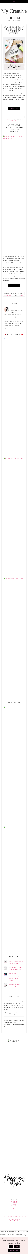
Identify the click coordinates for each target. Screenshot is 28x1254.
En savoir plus (14, 1250)
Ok (11, 1246)
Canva (14, 1215)
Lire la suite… (13, 327)
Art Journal (14, 1201)
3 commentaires (9, 119)
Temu (14, 1208)
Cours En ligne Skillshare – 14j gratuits (14, 1216)
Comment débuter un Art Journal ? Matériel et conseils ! (14, 30)
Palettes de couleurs (14, 1219)
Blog (16, 120)
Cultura (14, 1207)
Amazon (14, 1204)
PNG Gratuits (14, 1220)
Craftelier (14, 1205)
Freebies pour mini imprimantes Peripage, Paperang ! (16, 987)
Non (17, 1246)
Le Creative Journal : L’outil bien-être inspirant (14, 128)
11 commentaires (8, 295)
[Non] (26, 1245)
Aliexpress (14, 1202)
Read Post (14, 108)
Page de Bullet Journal (14, 1218)
